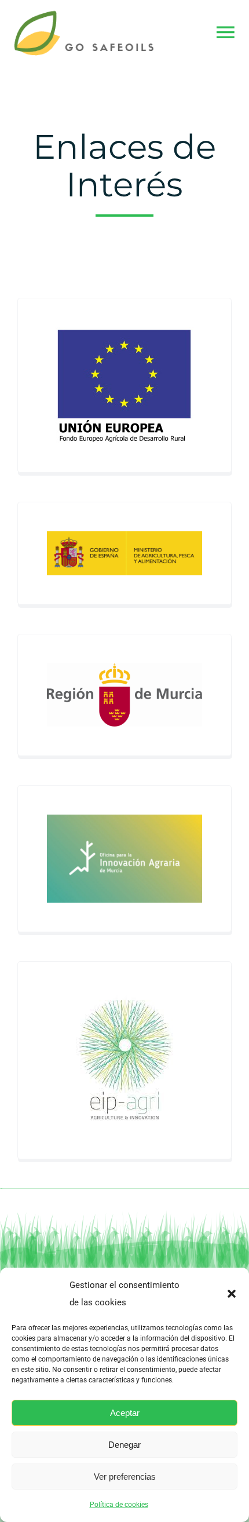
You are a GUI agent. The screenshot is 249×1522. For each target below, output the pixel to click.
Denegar (124, 1445)
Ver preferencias (125, 1476)
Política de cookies (119, 1505)
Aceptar (125, 1413)
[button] (231, 1294)
